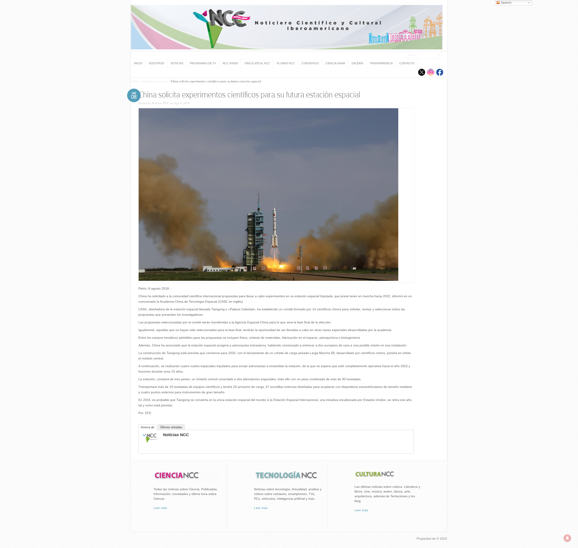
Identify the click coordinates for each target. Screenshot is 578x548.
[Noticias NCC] (150, 442)
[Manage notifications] (567, 538)
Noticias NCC (160, 103)
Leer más (160, 508)
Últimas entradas (171, 427)
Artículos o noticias (154, 81)
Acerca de (147, 427)
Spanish (505, 2)
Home (135, 81)
